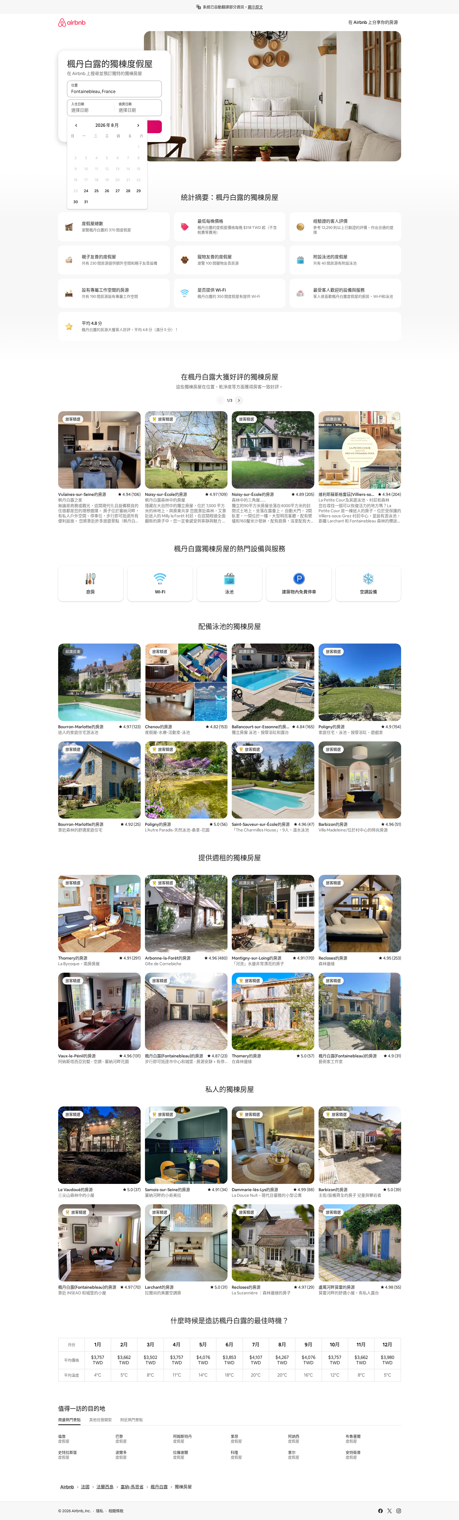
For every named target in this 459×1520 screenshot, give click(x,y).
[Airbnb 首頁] (71, 22)
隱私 (99, 1510)
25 (96, 190)
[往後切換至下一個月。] (138, 125)
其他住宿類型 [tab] (100, 1419)
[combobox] (114, 91)
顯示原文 (255, 7)
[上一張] (220, 400)
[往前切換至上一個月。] (76, 125)
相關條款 (116, 1510)
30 (75, 201)
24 (86, 190)
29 (138, 190)
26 (107, 190)
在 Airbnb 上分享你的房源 (373, 22)
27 (117, 190)
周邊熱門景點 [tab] (69, 1419)
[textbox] (90, 110)
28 (128, 190)
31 (86, 201)
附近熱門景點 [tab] (131, 1419)
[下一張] (238, 400)
